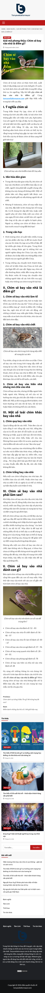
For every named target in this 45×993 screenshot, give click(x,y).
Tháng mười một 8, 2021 (12, 47)
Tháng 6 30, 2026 (9, 799)
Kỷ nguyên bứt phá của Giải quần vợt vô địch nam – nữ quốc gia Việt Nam (22, 890)
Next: (20, 708)
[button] (3, 22)
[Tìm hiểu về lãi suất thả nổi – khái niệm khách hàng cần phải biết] (22, 777)
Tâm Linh (6, 904)
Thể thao (6, 908)
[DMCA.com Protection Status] (22, 971)
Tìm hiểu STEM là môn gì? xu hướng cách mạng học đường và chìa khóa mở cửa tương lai (22, 754)
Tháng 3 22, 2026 (9, 839)
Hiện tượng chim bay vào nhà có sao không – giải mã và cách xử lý (22, 863)
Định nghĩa (7, 38)
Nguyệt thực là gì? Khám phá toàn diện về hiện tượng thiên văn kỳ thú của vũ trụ (20, 883)
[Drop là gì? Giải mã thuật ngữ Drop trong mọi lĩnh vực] (22, 817)
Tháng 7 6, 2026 (9, 758)
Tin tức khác (7, 912)
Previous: (21, 700)
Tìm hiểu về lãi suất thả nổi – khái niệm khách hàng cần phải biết (22, 877)
